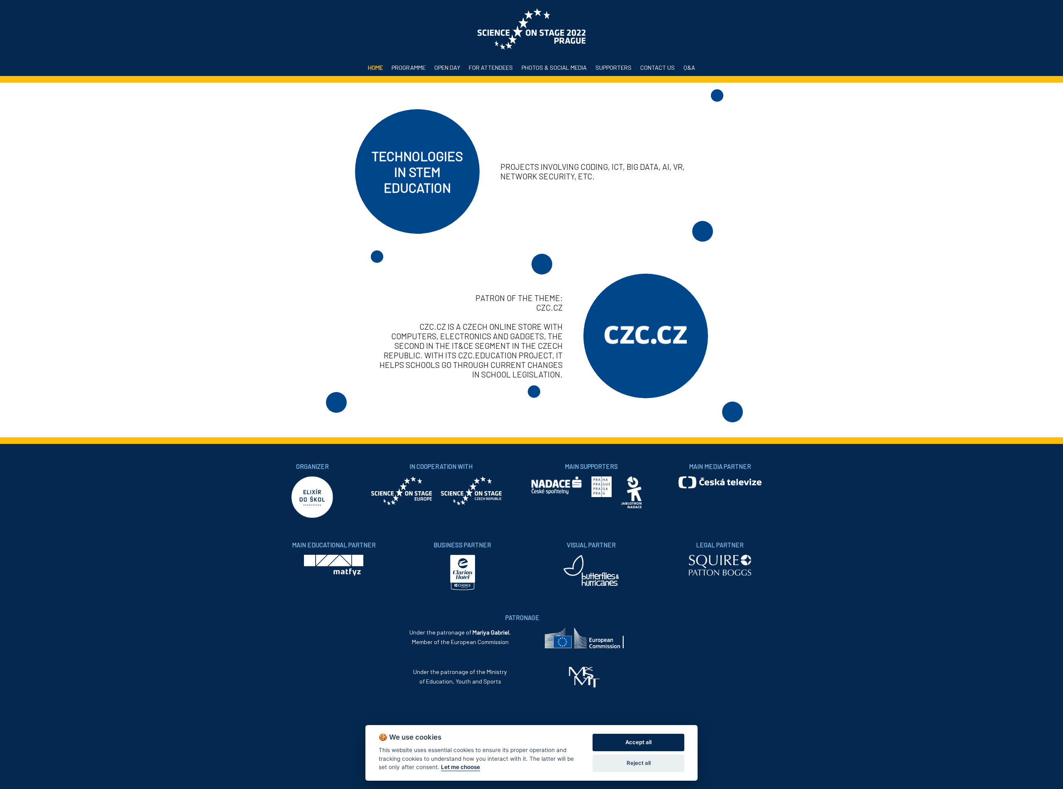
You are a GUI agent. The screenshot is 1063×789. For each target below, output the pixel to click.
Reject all (639, 763)
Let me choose (460, 767)
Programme (409, 67)
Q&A (689, 67)
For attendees (491, 67)
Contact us (657, 67)
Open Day (447, 67)
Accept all (638, 742)
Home (375, 67)
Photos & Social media (554, 67)
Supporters (613, 67)
